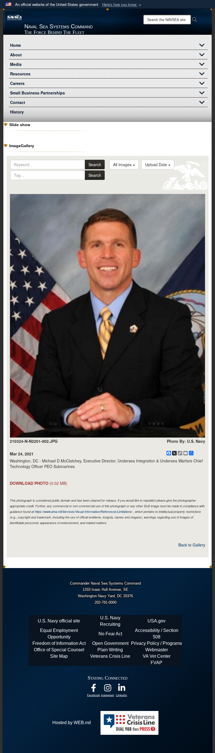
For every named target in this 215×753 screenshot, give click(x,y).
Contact (17, 102)
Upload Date (156, 164)
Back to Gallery (191, 545)
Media (16, 64)
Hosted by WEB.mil (71, 722)
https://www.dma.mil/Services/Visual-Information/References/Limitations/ (83, 511)
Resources (20, 74)
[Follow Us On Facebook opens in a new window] (94, 689)
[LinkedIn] (121, 689)
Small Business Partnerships (37, 93)
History (17, 112)
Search (94, 164)
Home (15, 45)
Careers (17, 83)
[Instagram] (107, 689)
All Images (123, 164)
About (16, 54)
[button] (122, 5)
